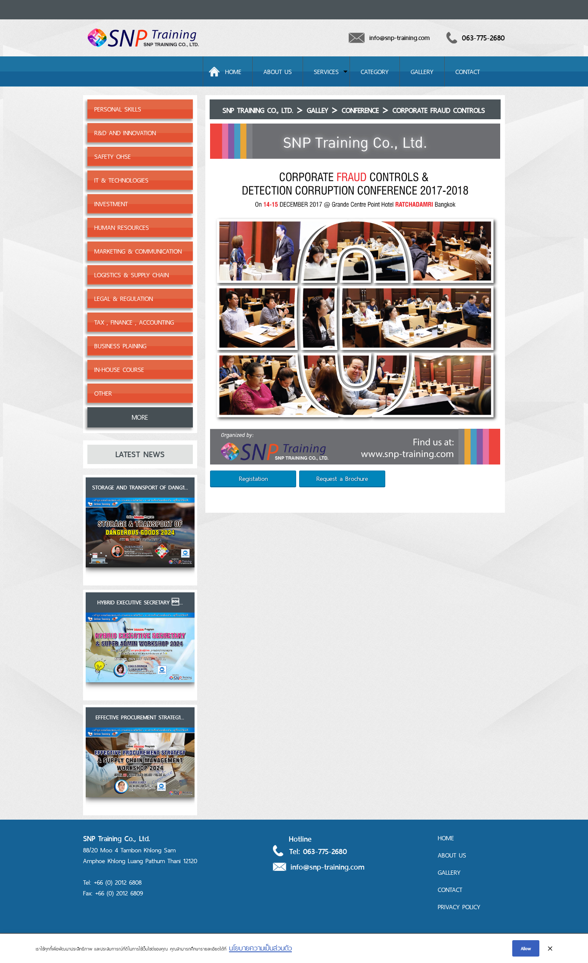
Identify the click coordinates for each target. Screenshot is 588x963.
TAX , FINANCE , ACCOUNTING (134, 322)
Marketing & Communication (138, 251)
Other (103, 393)
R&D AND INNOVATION (125, 132)
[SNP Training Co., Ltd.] (143, 49)
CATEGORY (375, 71)
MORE (140, 417)
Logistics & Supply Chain (131, 274)
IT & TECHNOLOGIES (121, 180)
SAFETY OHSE (112, 156)
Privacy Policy (459, 906)
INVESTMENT (111, 203)
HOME (233, 71)
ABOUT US (277, 71)
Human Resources (121, 227)
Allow (526, 948)
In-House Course (119, 369)
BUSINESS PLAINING (120, 346)
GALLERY (422, 71)
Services (326, 71)
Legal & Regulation (123, 298)
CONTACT (467, 71)
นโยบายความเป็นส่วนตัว (260, 948)
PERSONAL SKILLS (117, 109)
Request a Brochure (342, 478)
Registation (253, 478)
